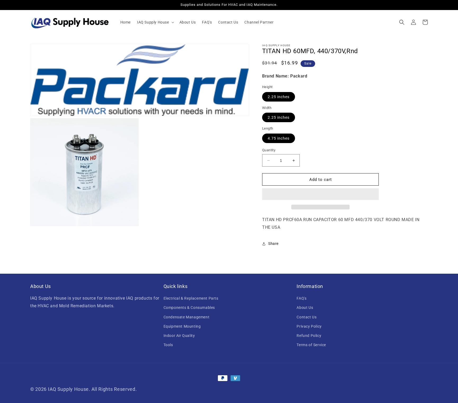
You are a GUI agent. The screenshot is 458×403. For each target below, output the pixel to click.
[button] (155, 22)
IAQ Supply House (68, 389)
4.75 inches (278, 138)
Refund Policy (309, 335)
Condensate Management (187, 317)
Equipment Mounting (182, 326)
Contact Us (306, 317)
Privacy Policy (309, 326)
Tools (168, 345)
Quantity (268, 150)
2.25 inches (278, 97)
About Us (305, 307)
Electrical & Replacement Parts (191, 298)
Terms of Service (311, 345)
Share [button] (273, 243)
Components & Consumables (189, 307)
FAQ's (301, 298)
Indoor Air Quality (179, 335)
